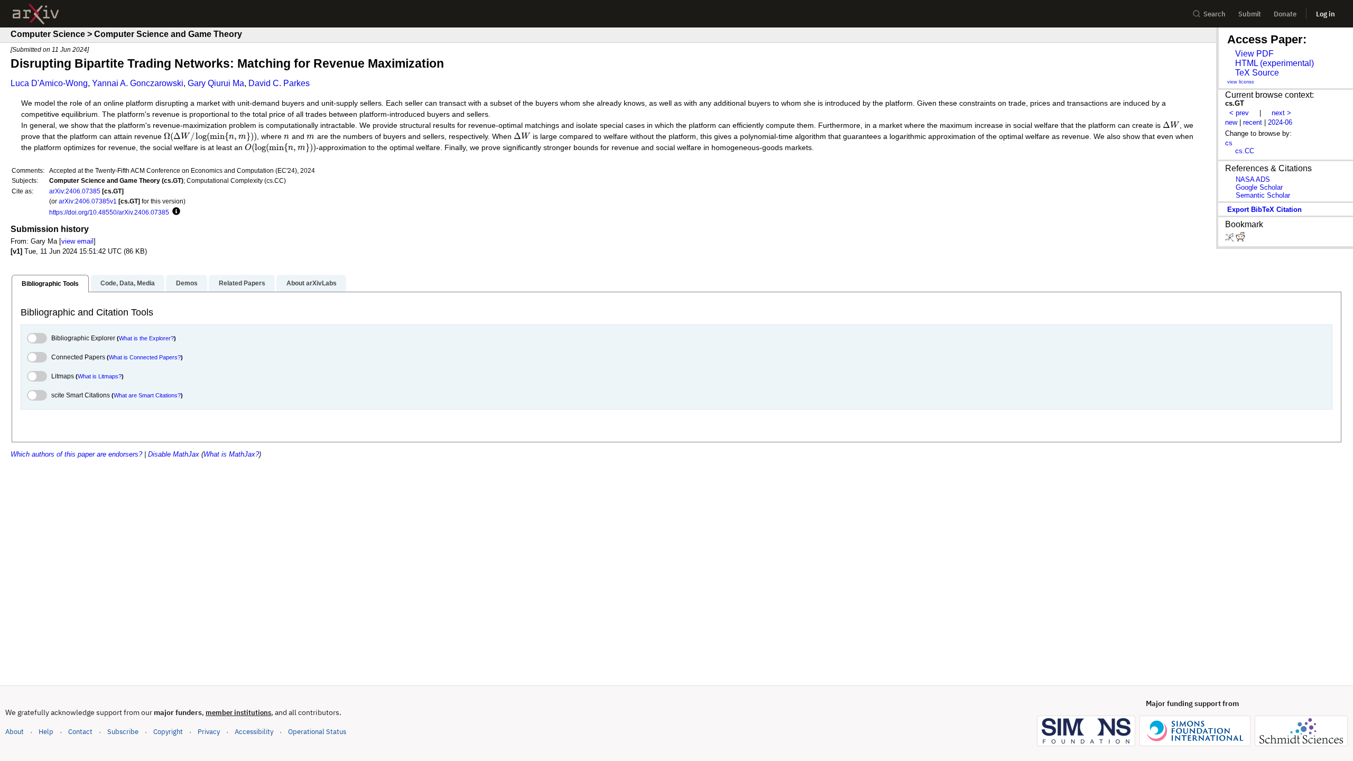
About (14, 731)
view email (77, 241)
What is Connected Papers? (145, 357)
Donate (1285, 14)
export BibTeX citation (1264, 210)
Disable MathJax (173, 454)
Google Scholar (1259, 187)
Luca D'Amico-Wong (49, 83)
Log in (1325, 14)
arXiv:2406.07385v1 (88, 201)
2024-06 (1280, 122)
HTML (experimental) (1274, 63)
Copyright (168, 731)
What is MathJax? (231, 454)
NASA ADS (1253, 179)
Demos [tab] (187, 283)
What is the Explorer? (146, 338)
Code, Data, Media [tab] (127, 283)
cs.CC (1244, 151)
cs (1228, 143)
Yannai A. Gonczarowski (137, 83)
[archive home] (36, 14)
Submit (1249, 14)
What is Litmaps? (100, 376)
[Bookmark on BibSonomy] (1230, 239)
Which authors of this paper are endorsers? (76, 454)
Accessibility (254, 731)
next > (1281, 113)
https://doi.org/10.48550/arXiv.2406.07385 (109, 212)
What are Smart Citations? (147, 395)
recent (1252, 122)
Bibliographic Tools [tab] (50, 283)
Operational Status (317, 731)
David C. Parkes (279, 83)
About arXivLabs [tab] (311, 283)
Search (1214, 14)
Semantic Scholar (1263, 195)
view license (1240, 82)
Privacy (209, 731)
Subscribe (122, 731)
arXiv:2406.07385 (74, 191)
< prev (1239, 113)
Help (46, 731)
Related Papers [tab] (242, 283)
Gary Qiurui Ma (216, 83)
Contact (80, 731)
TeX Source (1257, 72)
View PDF (1254, 53)
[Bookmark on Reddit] (1240, 239)
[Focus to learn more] (174, 212)
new (1231, 122)
